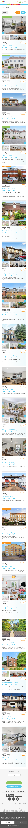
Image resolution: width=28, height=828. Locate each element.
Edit (23, 12)
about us (7, 791)
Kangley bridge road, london (10, 273)
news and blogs (20, 791)
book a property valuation (14, 783)
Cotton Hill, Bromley (7, 496)
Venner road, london (8, 389)
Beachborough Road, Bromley (10, 682)
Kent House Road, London (9, 532)
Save (18, 12)
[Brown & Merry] (6, 2)
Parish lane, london (7, 117)
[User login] (17, 2)
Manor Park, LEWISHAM (8, 643)
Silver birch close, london (9, 313)
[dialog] (14, 820)
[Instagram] (17, 799)
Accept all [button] (7, 822)
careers (13, 791)
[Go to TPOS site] (10, 795)
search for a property (13, 786)
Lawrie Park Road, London (9, 429)
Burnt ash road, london (8, 188)
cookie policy (17, 819)
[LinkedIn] (13, 799)
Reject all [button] (20, 822)
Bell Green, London (7, 758)
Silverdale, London (7, 566)
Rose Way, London (7, 606)
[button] (14, 826)
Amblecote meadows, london (10, 355)
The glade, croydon (7, 45)
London (13, 9)
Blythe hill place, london (9, 231)
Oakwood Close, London (8, 462)
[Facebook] (9, 799)
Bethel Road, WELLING (8, 717)
